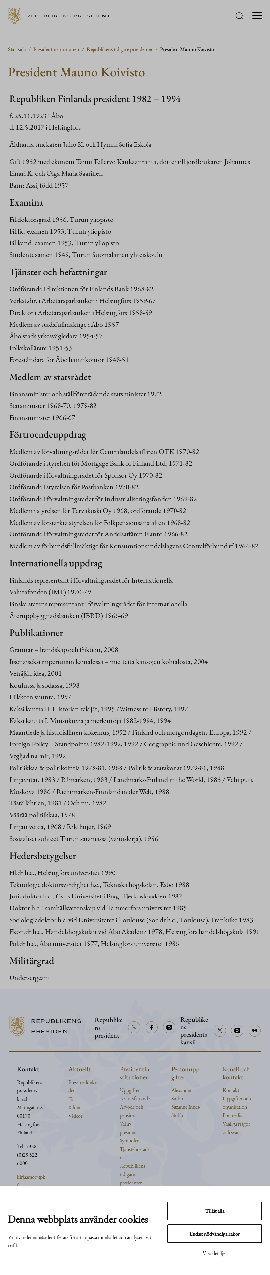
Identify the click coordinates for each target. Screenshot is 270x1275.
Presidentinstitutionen (56, 49)
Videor (75, 1115)
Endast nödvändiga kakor (215, 1233)
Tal (71, 1099)
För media (232, 1115)
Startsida (17, 49)
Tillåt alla (214, 1211)
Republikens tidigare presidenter (120, 49)
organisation (235, 1107)
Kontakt (231, 1090)
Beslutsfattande (135, 1098)
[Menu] (257, 16)
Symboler (129, 1140)
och (247, 1098)
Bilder (74, 1107)
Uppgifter (130, 1090)
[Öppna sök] (239, 16)
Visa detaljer (215, 1253)
